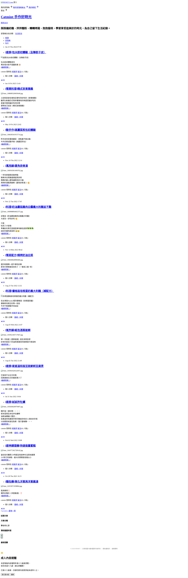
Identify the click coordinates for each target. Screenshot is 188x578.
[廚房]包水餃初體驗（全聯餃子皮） (25, 52)
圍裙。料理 (18, 76)
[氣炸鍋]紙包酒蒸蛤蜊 (17, 330)
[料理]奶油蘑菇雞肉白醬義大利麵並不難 (28, 206)
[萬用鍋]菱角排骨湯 (16, 165)
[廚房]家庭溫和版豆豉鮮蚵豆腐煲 (24, 366)
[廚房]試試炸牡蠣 (15, 402)
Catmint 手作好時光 (16, 17)
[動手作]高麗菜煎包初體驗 (20, 129)
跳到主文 (4, 23)
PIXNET (77, 548)
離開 (12, 574)
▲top (3, 80)
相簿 (7, 38)
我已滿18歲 (5, 574)
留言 (19, 72)
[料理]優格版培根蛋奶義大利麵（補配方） (29, 291)
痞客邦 (14, 72)
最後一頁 (12, 511)
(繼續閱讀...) (5, 67)
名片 (7, 43)
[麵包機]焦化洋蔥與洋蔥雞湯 (21, 481)
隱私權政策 (106, 548)
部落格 (7, 40)
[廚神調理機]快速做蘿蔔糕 (20, 445)
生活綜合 (18, 33)
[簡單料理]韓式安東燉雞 (19, 88)
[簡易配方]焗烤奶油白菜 (19, 255)
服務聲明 (115, 548)
